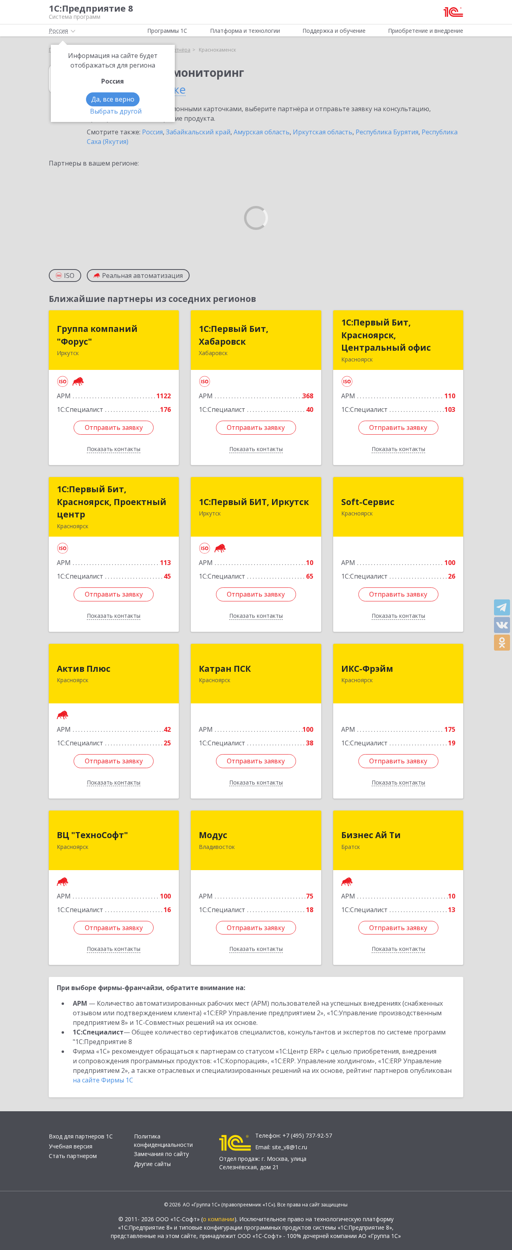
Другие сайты (152, 1164)
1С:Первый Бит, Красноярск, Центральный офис (386, 335)
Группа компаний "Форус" (97, 335)
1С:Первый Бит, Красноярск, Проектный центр (111, 501)
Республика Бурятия (387, 132)
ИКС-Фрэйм (367, 668)
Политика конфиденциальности (163, 1140)
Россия (152, 132)
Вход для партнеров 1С (81, 1136)
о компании (218, 1219)
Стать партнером (73, 1156)
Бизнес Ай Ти (371, 835)
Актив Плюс (83, 668)
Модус (213, 835)
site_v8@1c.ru (289, 1147)
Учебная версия (70, 1146)
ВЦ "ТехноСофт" (92, 835)
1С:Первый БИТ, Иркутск (254, 501)
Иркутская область (322, 132)
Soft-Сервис (367, 501)
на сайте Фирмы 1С (103, 1080)
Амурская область (262, 132)
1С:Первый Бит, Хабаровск (233, 335)
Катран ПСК (225, 668)
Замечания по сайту (161, 1154)
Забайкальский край (198, 132)
